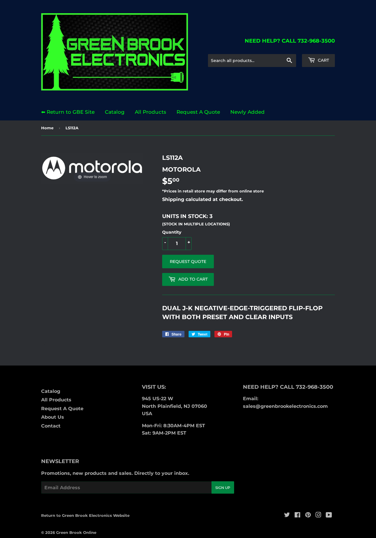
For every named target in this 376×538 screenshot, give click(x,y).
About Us (52, 417)
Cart (323, 60)
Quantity (171, 232)
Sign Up (222, 487)
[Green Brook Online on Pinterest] (308, 515)
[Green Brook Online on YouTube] (329, 515)
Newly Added (247, 112)
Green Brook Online (76, 532)
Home (47, 127)
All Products (150, 112)
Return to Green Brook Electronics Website (85, 515)
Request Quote (188, 261)
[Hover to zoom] (92, 168)
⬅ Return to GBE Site (68, 112)
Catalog (115, 112)
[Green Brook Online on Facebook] (297, 515)
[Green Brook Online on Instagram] (318, 515)
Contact (51, 426)
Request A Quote (198, 112)
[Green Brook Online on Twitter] (287, 515)
